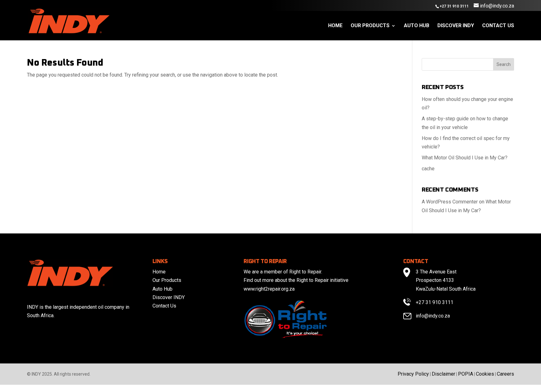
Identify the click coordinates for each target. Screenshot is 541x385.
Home (335, 25)
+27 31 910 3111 (434, 302)
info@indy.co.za (433, 316)
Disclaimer (443, 374)
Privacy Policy (413, 374)
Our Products (370, 25)
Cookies (485, 374)
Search (504, 64)
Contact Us (498, 25)
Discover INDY (455, 25)
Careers (505, 374)
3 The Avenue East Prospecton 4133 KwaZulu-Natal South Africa (446, 280)
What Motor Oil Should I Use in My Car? (465, 158)
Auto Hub (416, 25)
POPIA (465, 374)
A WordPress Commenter (450, 202)
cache (428, 169)
